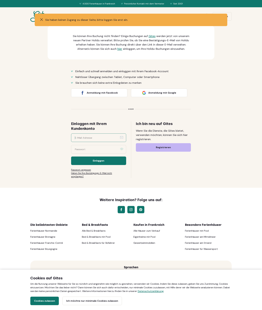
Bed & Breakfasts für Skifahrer (98, 242)
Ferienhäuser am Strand (198, 242)
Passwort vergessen (81, 169)
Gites (152, 36)
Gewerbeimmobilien (144, 242)
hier (119, 49)
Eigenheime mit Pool (144, 236)
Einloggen (98, 160)
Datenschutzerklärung (151, 291)
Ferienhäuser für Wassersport (201, 249)
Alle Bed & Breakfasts (94, 230)
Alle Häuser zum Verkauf (146, 230)
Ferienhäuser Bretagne (42, 236)
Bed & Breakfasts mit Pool (96, 236)
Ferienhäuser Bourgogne (43, 249)
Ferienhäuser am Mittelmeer (200, 236)
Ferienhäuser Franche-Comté (46, 242)
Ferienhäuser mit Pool (197, 230)
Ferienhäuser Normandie (43, 230)
